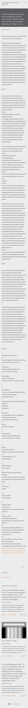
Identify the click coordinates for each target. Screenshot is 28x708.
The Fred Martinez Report (10, 3)
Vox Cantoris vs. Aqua (9, 640)
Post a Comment (6, 577)
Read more (23, 614)
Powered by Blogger (15, 704)
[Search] (22, 2)
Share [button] (23, 566)
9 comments (9, 656)
